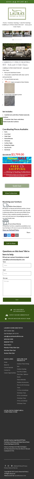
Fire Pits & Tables (22, 371)
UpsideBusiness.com (20, 475)
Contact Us (7, 370)
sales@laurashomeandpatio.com (14, 260)
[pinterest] (13, 235)
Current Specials (8, 367)
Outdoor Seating (13, 22)
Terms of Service (12, 468)
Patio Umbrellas (21, 379)
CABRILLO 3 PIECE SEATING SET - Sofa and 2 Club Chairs (16, 63)
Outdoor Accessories (23, 382)
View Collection (11, 193)
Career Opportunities (10, 373)
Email (4, 270)
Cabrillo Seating (25, 22)
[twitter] (9, 235)
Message (5, 278)
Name (4, 261)
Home (5, 22)
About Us (6, 365)
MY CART (22, 2)
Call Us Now (10, 243)
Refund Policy (18, 466)
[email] (17, 235)
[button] (13, 40)
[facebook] (5, 235)
